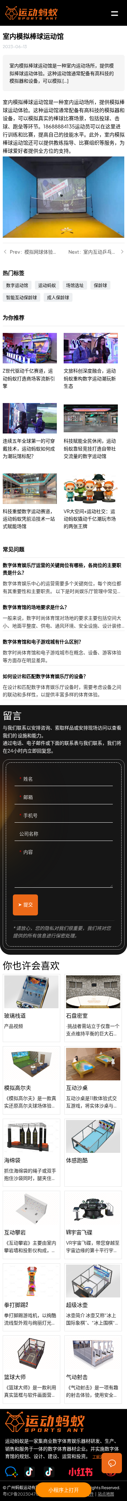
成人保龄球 (58, 297)
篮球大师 (31, 1369)
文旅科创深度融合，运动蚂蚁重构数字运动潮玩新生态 (94, 361)
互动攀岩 (31, 1225)
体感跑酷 (93, 1153)
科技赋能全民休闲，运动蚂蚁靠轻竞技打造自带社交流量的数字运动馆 (94, 431)
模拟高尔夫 (31, 1080)
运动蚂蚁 (47, 285)
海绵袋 (31, 1153)
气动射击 (93, 1369)
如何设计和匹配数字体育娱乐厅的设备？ (64, 686)
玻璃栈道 (31, 1008)
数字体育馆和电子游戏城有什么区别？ (64, 651)
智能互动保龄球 (21, 297)
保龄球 (100, 285)
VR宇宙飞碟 (93, 1225)
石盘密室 (93, 1008)
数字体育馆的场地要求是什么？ (64, 617)
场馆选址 (75, 285)
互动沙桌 (93, 1080)
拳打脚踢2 (31, 1297)
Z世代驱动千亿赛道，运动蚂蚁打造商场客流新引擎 (33, 361)
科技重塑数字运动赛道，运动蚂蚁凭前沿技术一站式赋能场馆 (33, 502)
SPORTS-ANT (31, 13)
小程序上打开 (63, 1489)
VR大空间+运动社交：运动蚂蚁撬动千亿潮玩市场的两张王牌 (94, 502)
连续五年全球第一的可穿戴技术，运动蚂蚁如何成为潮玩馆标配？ (33, 431)
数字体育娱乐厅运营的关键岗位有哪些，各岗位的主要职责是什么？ (64, 578)
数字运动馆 (17, 285)
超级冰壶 (93, 1297)
